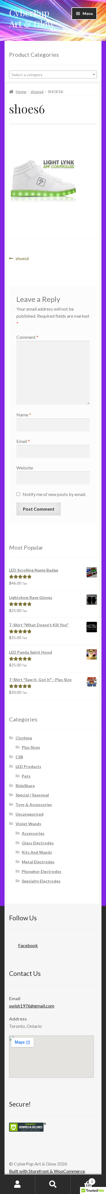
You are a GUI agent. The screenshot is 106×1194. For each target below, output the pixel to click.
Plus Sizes (31, 747)
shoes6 (37, 91)
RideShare (25, 785)
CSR (19, 756)
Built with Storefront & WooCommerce (47, 1171)
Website (24, 467)
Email (23, 441)
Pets (26, 776)
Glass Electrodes (38, 842)
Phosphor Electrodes (41, 871)
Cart (82, 1180)
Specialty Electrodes (41, 881)
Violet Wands (28, 823)
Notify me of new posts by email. (54, 494)
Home (21, 91)
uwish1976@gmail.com (31, 1005)
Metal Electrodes (38, 861)
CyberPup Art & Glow (32, 18)
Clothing (24, 738)
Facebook (28, 945)
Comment (27, 337)
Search (53, 1184)
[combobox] (53, 74)
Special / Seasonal (32, 795)
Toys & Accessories (34, 804)
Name (23, 414)
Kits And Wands (37, 852)
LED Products (28, 766)
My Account (17, 1184)
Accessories (33, 833)
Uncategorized (30, 814)
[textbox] (53, 75)
